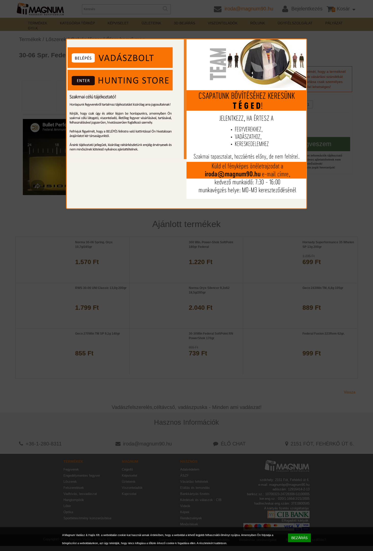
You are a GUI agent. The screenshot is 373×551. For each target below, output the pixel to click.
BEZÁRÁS (299, 538)
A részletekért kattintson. (212, 543)
